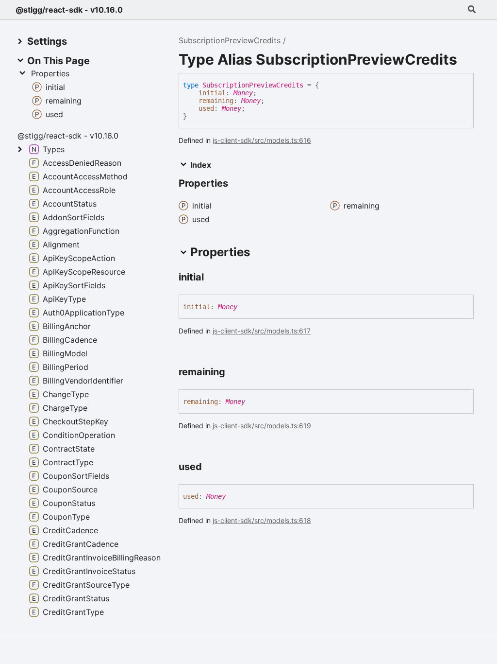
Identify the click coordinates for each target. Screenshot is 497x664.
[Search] (471, 9)
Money (243, 93)
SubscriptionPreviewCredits (230, 40)
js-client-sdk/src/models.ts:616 (262, 140)
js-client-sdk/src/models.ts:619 (262, 425)
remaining (216, 101)
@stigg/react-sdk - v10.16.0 (69, 10)
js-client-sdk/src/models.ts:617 (262, 331)
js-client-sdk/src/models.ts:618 (262, 520)
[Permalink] (212, 278)
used (206, 108)
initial (212, 93)
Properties (50, 73)
